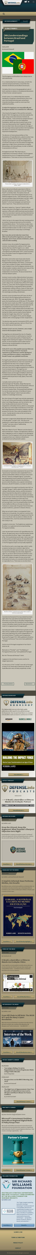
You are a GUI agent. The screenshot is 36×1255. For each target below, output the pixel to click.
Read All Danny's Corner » (24, 1101)
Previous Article (8, 684)
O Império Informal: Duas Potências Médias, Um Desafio (17, 882)
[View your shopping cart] (30, 2)
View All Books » (18, 774)
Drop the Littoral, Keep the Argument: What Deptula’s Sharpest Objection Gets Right (18, 829)
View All (25, 21)
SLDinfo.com (18, 1232)
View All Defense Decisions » (24, 864)
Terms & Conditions (18, 1237)
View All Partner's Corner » (24, 1170)
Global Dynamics (11, 28)
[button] (4, 746)
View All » (24, 1225)
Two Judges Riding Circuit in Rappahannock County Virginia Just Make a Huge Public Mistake (19, 1070)
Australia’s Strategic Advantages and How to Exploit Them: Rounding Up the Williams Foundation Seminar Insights (18, 1195)
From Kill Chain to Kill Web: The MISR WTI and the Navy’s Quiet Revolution (18, 1017)
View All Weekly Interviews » (24, 1052)
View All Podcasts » (18, 810)
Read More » (7, 864)
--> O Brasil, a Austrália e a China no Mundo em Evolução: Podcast (18, 801)
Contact (18, 1248)
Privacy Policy (18, 1243)
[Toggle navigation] (34, 1)
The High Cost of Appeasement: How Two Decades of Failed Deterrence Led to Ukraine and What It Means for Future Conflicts (19, 1091)
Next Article (29, 684)
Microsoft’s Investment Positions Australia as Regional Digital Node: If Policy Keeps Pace (17, 1120)
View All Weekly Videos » (24, 996)
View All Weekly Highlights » (24, 941)
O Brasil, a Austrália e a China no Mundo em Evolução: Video (16, 961)
